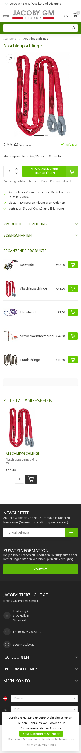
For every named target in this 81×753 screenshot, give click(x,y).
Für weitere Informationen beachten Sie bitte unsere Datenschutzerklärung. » (41, 742)
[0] (75, 14)
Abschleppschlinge (35, 39)
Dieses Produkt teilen (55, 181)
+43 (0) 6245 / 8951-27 (27, 632)
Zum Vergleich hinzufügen (20, 181)
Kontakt (40, 569)
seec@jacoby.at (23, 644)
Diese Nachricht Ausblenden (41, 734)
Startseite (9, 39)
